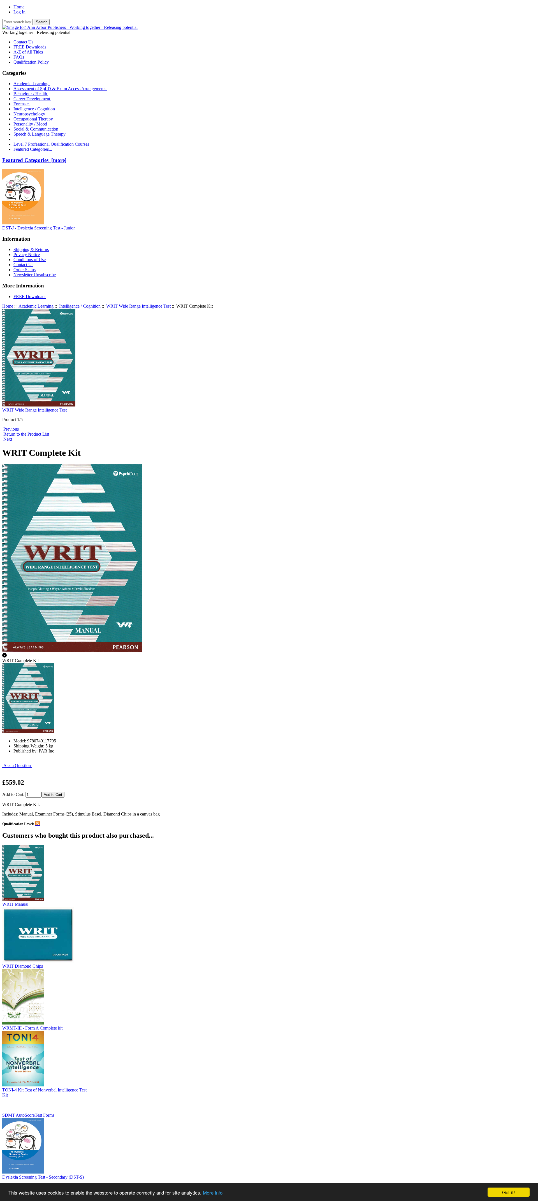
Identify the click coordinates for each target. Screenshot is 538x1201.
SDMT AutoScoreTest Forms (28, 1115)
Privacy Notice (26, 254)
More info (212, 1192)
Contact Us (23, 42)
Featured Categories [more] (34, 160)
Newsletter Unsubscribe (34, 274)
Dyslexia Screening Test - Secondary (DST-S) (43, 1177)
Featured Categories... (32, 149)
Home (18, 6)
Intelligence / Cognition (34, 108)
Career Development (32, 98)
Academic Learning (36, 306)
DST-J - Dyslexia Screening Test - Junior (38, 228)
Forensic (21, 103)
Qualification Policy (31, 62)
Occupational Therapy (33, 119)
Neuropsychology (29, 113)
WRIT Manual (15, 904)
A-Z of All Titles (28, 52)
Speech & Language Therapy (40, 134)
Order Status (24, 269)
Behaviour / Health (30, 93)
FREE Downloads (29, 47)
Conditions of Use (29, 259)
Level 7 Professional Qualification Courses (51, 144)
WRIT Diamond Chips (22, 966)
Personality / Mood (30, 124)
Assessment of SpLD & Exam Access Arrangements (60, 88)
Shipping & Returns (31, 249)
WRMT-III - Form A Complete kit (32, 1028)
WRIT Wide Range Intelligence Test (138, 306)
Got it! (508, 1192)
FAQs (18, 57)
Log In (19, 12)
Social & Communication (36, 129)
